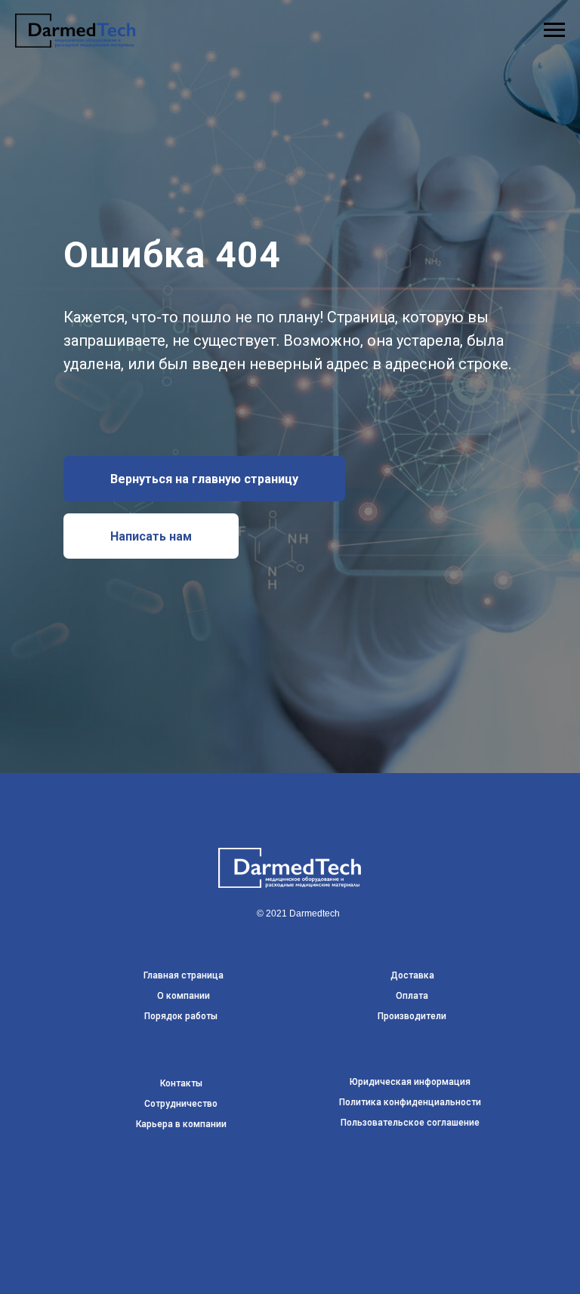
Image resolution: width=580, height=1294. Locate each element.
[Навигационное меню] (554, 30)
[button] (151, 796)
